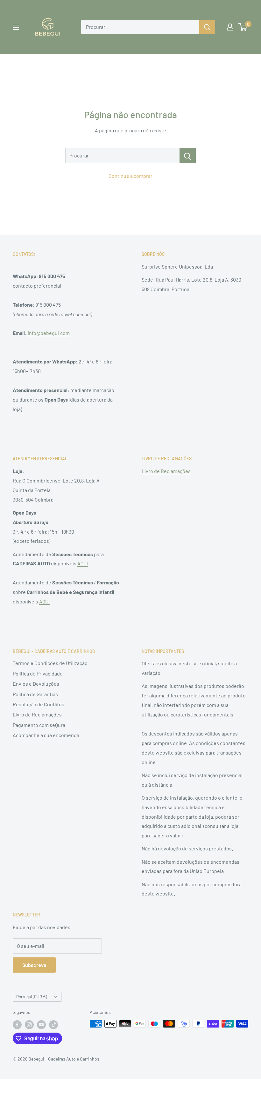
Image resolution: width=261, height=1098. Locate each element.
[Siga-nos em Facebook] (17, 1024)
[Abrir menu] (16, 27)
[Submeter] (207, 27)
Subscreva (34, 965)
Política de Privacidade (38, 673)
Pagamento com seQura (39, 725)
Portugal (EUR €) (31, 996)
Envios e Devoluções (36, 684)
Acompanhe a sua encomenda (46, 735)
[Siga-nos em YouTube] (41, 1024)
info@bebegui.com (49, 333)
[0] (243, 27)
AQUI (82, 563)
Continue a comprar (130, 176)
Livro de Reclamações (166, 471)
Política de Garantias (35, 694)
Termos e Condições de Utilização (50, 663)
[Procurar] (188, 155)
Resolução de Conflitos (38, 704)
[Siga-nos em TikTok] (53, 1024)
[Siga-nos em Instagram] (29, 1024)
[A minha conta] (230, 26)
